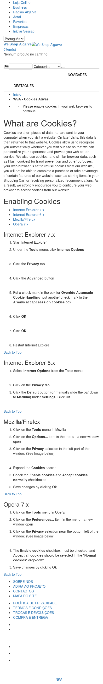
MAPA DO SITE (25, 595)
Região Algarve (24, 12)
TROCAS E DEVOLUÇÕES (33, 612)
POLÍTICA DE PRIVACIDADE (35, 603)
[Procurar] (63, 67)
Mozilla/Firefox (24, 219)
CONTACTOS (23, 591)
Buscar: (6, 66)
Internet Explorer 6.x (28, 214)
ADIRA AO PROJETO (29, 586)
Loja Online (21, 2)
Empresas (21, 26)
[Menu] (5, 61)
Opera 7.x (20, 224)
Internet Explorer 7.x (28, 209)
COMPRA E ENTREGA (30, 617)
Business (20, 7)
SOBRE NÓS (23, 581)
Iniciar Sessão (23, 31)
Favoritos (20, 21)
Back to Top (13, 352)
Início (17, 94)
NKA (59, 679)
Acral (17, 16)
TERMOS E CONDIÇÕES (32, 607)
